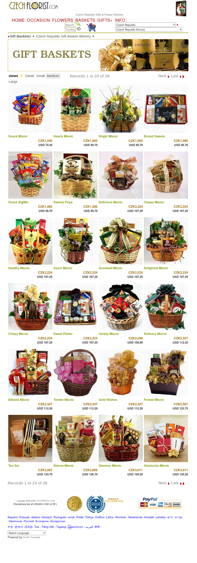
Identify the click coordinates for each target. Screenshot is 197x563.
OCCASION (38, 19)
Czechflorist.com (45, 500)
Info (120, 19)
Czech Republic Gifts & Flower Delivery (86, 14)
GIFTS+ (105, 19)
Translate (35, 537)
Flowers (62, 19)
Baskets (85, 19)
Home (18, 19)
